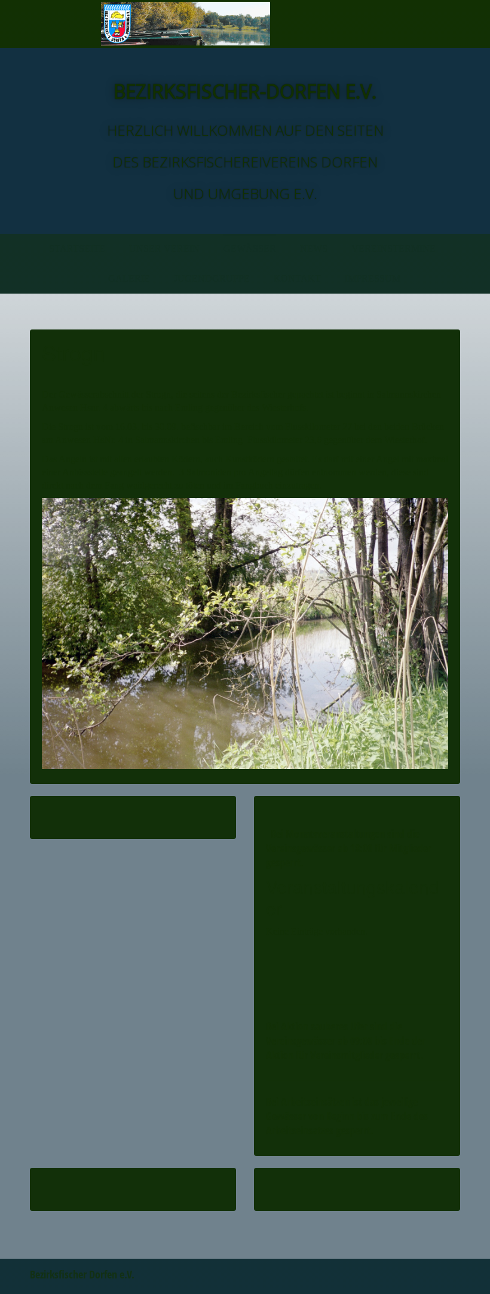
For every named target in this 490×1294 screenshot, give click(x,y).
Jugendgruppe (212, 278)
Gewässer (249, 248)
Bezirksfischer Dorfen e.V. (82, 1274)
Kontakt (297, 278)
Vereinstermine (393, 248)
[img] (185, 24)
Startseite (77, 248)
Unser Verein (164, 248)
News (313, 248)
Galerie (129, 278)
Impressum (372, 278)
